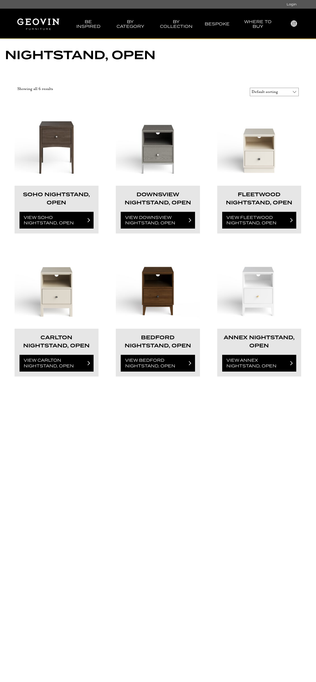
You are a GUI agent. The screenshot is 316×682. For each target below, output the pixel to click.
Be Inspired (88, 24)
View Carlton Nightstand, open (49, 363)
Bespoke (217, 24)
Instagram (294, 25)
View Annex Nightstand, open (251, 363)
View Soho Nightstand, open (49, 220)
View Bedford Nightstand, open (150, 363)
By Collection (176, 24)
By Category (130, 24)
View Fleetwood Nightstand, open (251, 220)
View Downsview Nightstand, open (150, 220)
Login (291, 4)
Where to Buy (258, 24)
